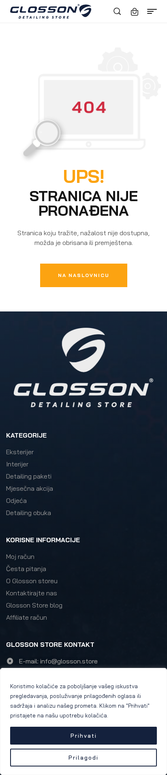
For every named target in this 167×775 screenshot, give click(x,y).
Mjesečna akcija (29, 488)
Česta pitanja (26, 569)
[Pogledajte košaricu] (134, 11)
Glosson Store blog (34, 605)
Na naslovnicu (83, 275)
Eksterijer (20, 452)
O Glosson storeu (32, 581)
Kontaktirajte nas (31, 593)
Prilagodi (83, 757)
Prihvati (84, 735)
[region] (83, 721)
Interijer (17, 464)
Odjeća (16, 500)
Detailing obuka (28, 513)
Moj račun (20, 556)
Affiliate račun (26, 617)
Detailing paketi (28, 476)
